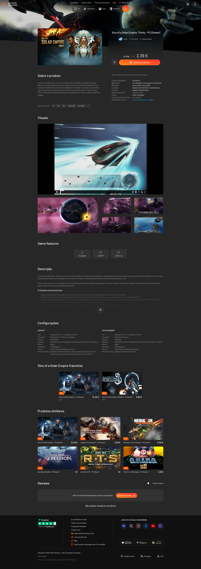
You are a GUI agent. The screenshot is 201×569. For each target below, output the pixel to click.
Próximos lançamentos (102, 3)
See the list (136, 80)
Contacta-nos (75, 530)
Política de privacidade (78, 523)
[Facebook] (146, 526)
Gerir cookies (42, 556)
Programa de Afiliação (78, 526)
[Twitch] (160, 526)
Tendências (74, 3)
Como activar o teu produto (141, 85)
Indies (134, 95)
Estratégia (140, 95)
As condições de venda (79, 519)
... (88, 106)
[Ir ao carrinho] (187, 4)
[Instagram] (138, 526)
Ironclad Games (154, 88)
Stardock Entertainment (140, 88)
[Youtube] (153, 526)
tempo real (71, 106)
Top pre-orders (86, 3)
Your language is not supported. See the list (146, 83)
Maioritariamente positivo (141, 100)
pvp (58, 106)
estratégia (81, 106)
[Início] (10, 4)
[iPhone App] (126, 542)
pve (64, 106)
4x (53, 106)
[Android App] (141, 542)
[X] (131, 526)
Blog (114, 3)
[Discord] (124, 526)
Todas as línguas (157, 483)
